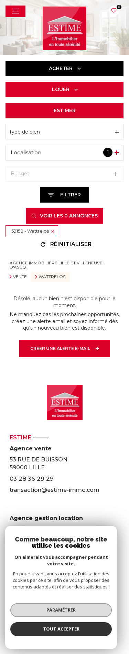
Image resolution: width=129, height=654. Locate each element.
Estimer (65, 110)
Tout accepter (61, 629)
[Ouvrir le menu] (15, 11)
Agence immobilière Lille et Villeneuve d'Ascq (56, 265)
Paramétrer (61, 610)
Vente (20, 277)
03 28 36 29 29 (32, 478)
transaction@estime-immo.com (54, 490)
